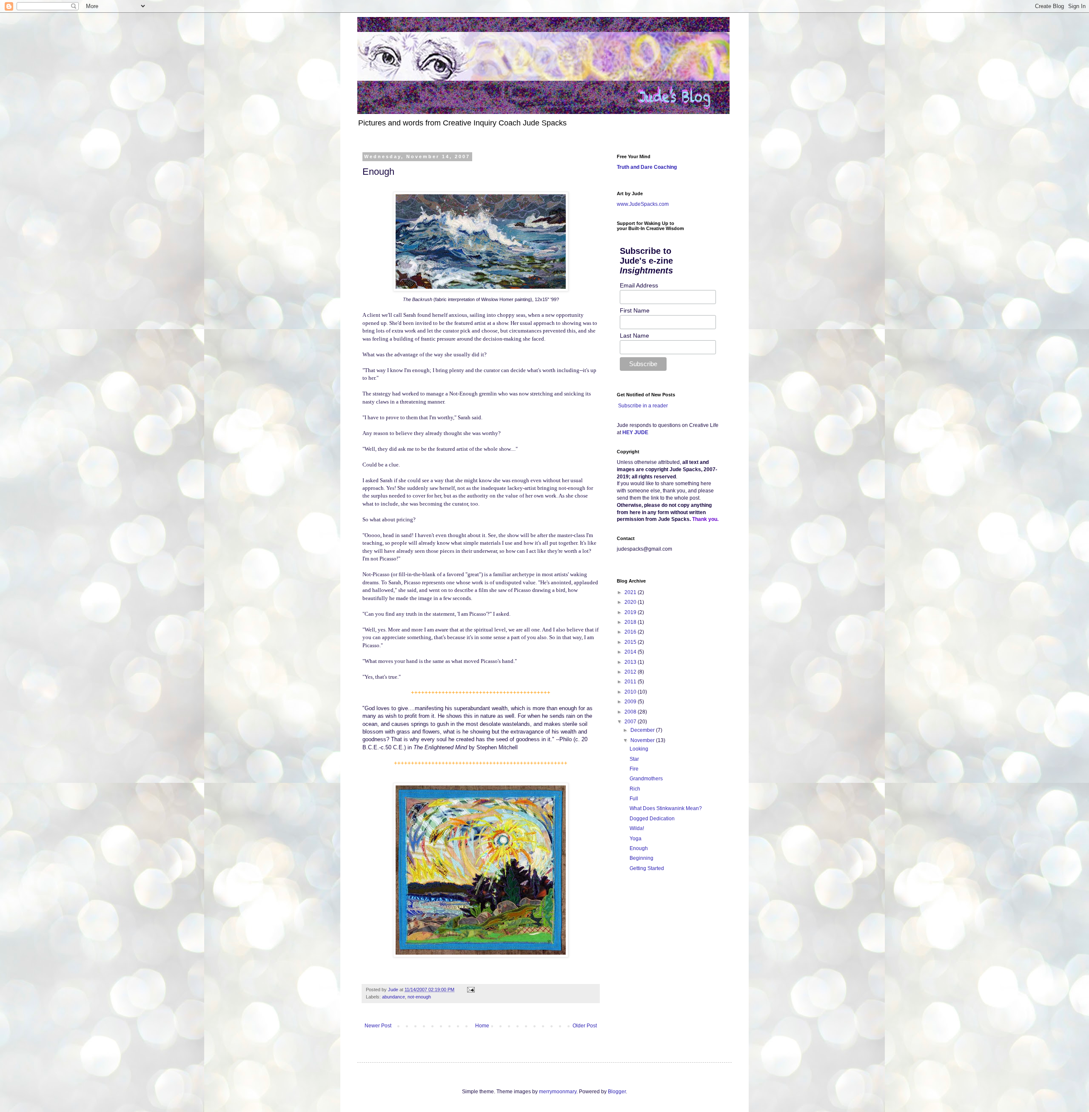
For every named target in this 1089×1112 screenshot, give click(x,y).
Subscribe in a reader (643, 406)
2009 (631, 702)
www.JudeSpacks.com (643, 204)
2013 (631, 662)
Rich (635, 789)
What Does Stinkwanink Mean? (666, 808)
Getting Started (647, 868)
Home (482, 1026)
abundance (393, 996)
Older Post (585, 1026)
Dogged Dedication (652, 819)
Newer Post (378, 1026)
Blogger (617, 1092)
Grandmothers (646, 779)
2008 (631, 712)
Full (634, 799)
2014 (631, 652)
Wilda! (637, 828)
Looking (639, 749)
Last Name (634, 335)
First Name (635, 310)
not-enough (419, 996)
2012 (631, 672)
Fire (634, 769)
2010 (631, 692)
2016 (631, 632)
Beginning (641, 858)
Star (634, 759)
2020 (631, 602)
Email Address (639, 285)
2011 (631, 682)
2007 (631, 722)
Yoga (635, 839)
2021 (631, 592)
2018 (631, 622)
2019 (631, 612)
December (643, 730)
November (643, 740)
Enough (639, 848)
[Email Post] (470, 989)
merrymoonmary (557, 1092)
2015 (631, 642)
